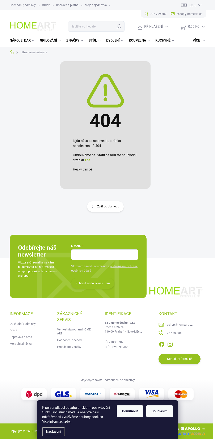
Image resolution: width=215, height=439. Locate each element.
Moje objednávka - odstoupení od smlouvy (107, 380)
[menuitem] (23, 40)
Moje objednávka (96, 5)
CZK (192, 5)
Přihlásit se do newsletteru (93, 283)
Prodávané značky (69, 347)
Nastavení (53, 432)
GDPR (46, 5)
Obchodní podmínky (23, 5)
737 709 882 (175, 332)
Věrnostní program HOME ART (74, 331)
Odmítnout (130, 411)
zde (67, 421)
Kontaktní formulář (179, 358)
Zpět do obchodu (108, 206)
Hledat (119, 26)
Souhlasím (160, 411)
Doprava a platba (67, 5)
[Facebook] (162, 343)
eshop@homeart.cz (180, 324)
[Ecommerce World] (183, 434)
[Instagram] (170, 343)
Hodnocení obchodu (70, 340)
